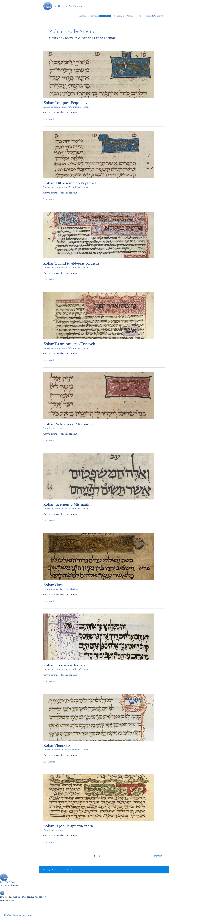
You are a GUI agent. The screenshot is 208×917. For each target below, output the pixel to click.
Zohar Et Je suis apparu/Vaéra (68, 826)
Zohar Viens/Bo (56, 746)
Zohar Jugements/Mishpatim (67, 505)
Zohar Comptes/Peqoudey (65, 103)
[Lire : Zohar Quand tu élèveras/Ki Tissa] (98, 235)
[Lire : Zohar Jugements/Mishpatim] (98, 476)
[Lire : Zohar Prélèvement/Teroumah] (98, 395)
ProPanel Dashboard (154, 16)
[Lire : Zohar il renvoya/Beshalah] (98, 637)
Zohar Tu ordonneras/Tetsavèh (69, 344)
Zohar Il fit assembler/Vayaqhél (69, 183)
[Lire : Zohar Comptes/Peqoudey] (98, 74)
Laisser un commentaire (55, 107)
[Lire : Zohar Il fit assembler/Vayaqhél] (98, 154)
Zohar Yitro (53, 585)
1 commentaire (50, 589)
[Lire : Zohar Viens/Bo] (98, 717)
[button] (1, 904)
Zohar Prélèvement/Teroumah (69, 424)
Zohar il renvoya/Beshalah (65, 665)
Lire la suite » (49, 119)
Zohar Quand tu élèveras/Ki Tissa (71, 263)
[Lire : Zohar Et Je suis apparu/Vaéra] (98, 797)
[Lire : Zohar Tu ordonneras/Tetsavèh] (98, 315)
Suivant (159, 855)
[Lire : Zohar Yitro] (98, 556)
